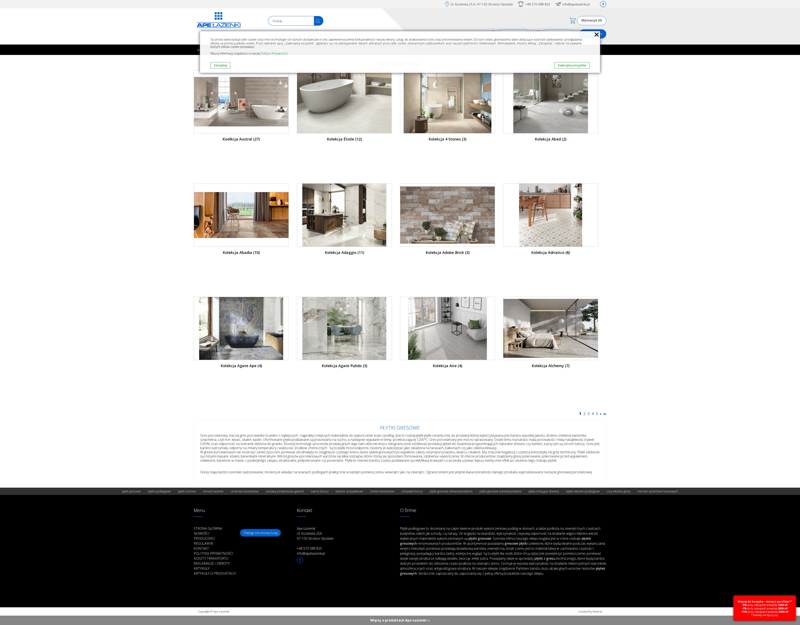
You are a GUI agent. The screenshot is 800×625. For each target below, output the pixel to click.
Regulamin (203, 543)
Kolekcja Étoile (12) (344, 139)
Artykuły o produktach (215, 573)
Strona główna (208, 528)
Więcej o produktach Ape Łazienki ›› (400, 620)
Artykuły (202, 568)
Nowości (201, 533)
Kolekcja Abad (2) (550, 139)
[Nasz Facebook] (603, 4)
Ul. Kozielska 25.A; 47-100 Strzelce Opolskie (482, 4)
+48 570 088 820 (537, 4)
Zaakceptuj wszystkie (572, 65)
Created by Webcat (590, 611)
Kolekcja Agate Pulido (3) (344, 365)
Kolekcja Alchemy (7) (551, 365)
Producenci (204, 538)
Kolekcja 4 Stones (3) (447, 139)
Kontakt (201, 548)
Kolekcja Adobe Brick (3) (448, 252)
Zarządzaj (220, 65)
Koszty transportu (211, 558)
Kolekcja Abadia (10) (241, 252)
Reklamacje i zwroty (212, 563)
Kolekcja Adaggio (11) (344, 252)
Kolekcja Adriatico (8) (550, 252)
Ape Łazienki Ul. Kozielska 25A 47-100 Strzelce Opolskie (315, 533)
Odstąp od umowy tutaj (260, 533)
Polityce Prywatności (274, 53)
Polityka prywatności (213, 553)
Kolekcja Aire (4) (447, 365)
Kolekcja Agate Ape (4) (241, 365)
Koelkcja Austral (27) (241, 139)
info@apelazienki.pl (576, 4)
